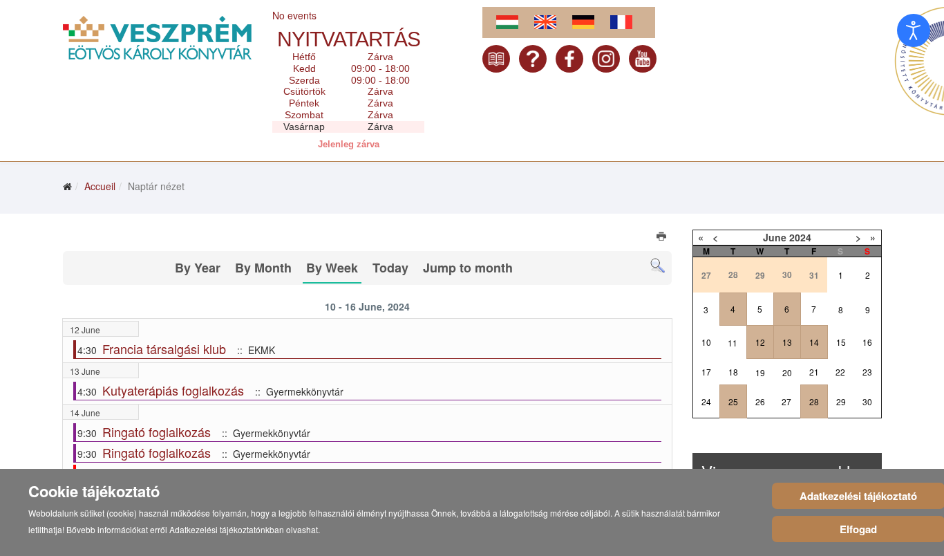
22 (840, 372)
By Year (197, 268)
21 (814, 372)
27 (786, 401)
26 (760, 401)
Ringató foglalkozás (156, 432)
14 (814, 342)
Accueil (99, 186)
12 (760, 342)
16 (867, 342)
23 (867, 372)
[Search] (657, 266)
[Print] (662, 238)
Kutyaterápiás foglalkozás (173, 390)
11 (732, 343)
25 (733, 401)
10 (706, 342)
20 (787, 372)
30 (867, 401)
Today (390, 268)
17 (706, 372)
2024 (800, 237)
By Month (263, 268)
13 (787, 342)
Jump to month (468, 268)
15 (841, 342)
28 (814, 401)
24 (706, 401)
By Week (332, 268)
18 (733, 372)
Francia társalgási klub (164, 349)
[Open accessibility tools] (913, 30)
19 (760, 372)
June (774, 237)
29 (841, 401)
